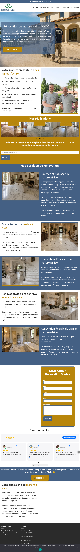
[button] (3, 130)
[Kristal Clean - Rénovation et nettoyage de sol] (9, 7)
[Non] (78, 548)
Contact (76, 7)
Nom (44, 380)
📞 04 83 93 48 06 (40, 478)
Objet (44, 398)
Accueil (35, 7)
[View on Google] (4, 446)
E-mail (44, 386)
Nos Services (44, 7)
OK (40, 549)
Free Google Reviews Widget (40, 465)
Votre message (46, 404)
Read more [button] (6, 457)
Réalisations (55, 7)
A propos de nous (66, 7)
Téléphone (45, 392)
